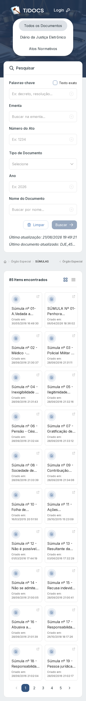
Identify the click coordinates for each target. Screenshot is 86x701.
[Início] (5, 262)
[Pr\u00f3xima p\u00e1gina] (69, 688)
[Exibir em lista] (73, 279)
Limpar (39, 225)
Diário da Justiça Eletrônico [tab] (43, 37)
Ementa (15, 105)
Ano (12, 175)
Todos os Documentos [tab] (43, 25)
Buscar (61, 225)
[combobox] (43, 163)
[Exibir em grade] (65, 279)
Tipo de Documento (25, 153)
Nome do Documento (27, 198)
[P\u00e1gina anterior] (17, 688)
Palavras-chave (22, 83)
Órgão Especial (21, 261)
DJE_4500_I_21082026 (68, 244)
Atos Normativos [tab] (43, 48)
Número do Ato (22, 128)
